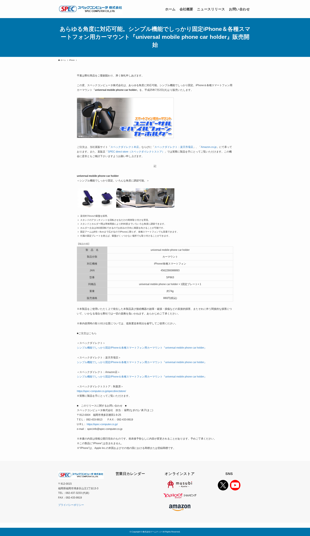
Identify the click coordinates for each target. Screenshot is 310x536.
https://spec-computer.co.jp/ (102, 424)
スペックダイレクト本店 (124, 147)
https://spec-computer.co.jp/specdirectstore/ (101, 391)
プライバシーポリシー (71, 505)
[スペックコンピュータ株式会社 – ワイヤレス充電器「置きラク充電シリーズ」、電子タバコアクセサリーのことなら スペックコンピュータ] (90, 9)
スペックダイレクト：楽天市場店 (173, 147)
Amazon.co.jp (209, 147)
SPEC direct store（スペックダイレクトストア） (136, 151)
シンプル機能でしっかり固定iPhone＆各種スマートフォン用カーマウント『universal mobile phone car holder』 (142, 347)
